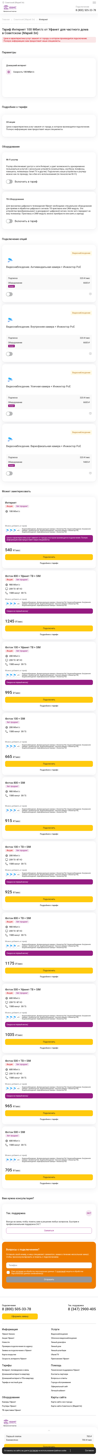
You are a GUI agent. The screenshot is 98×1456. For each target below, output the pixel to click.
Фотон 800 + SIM (15, 782)
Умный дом (56, 1346)
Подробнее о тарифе (49, 563)
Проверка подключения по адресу (17, 1346)
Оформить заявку (19, 1316)
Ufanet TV (55, 1355)
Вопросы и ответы (59, 1378)
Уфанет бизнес (8, 1334)
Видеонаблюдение (59, 1334)
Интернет (11, 502)
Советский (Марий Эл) (14, 3)
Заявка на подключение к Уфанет (17, 1350)
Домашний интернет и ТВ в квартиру (18, 1378)
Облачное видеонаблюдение (64, 1338)
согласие (19, 1271)
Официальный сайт (59, 1386)
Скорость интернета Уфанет (14, 1359)
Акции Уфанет (8, 1338)
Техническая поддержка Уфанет (65, 1370)
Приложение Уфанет (60, 1359)
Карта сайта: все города (61, 1402)
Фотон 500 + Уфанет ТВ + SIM (23, 989)
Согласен (89, 1450)
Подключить (49, 1447)
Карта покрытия (9, 1355)
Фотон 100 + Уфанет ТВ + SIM (23, 647)
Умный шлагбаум (58, 1350)
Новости (6, 1342)
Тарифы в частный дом (12, 1382)
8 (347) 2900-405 (82, 1309)
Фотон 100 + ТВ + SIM (18, 846)
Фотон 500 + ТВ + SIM (18, 1060)
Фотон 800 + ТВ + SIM (18, 918)
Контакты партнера (59, 1374)
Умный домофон (58, 1342)
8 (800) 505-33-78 (86, 10)
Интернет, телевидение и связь (15, 1370)
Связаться (49, 1230)
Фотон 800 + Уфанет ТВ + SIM (23, 576)
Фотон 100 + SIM (15, 718)
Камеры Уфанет (9, 1402)
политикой (61, 1271)
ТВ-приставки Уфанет (11, 1410)
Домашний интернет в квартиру (16, 1374)
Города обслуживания (61, 1382)
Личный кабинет (58, 1391)
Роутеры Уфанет (9, 1406)
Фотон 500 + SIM (15, 1132)
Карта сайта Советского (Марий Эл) (66, 1406)
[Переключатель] (9, 182)
